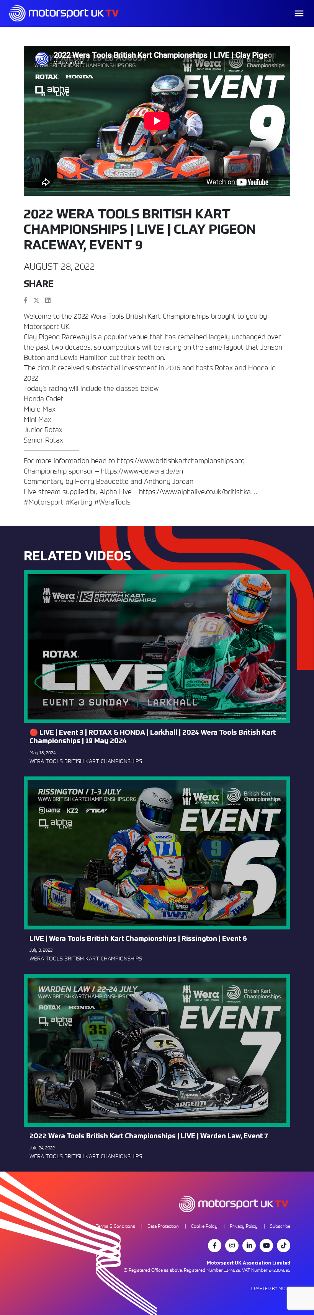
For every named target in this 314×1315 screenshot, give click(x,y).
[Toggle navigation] (299, 13)
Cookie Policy (204, 1226)
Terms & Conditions (115, 1226)
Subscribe (280, 1226)
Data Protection (163, 1226)
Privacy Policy (244, 1226)
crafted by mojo (270, 1288)
